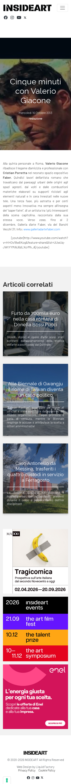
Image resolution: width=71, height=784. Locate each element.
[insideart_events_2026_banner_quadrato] (35, 629)
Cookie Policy (46, 770)
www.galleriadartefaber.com (41, 229)
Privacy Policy (27, 770)
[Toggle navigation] (62, 8)
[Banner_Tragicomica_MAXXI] (35, 561)
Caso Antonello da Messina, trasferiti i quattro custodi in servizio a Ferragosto (35, 471)
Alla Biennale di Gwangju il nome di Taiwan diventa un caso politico (35, 389)
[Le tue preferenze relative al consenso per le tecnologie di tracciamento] (7, 780)
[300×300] (35, 696)
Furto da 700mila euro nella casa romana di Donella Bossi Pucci (35, 318)
